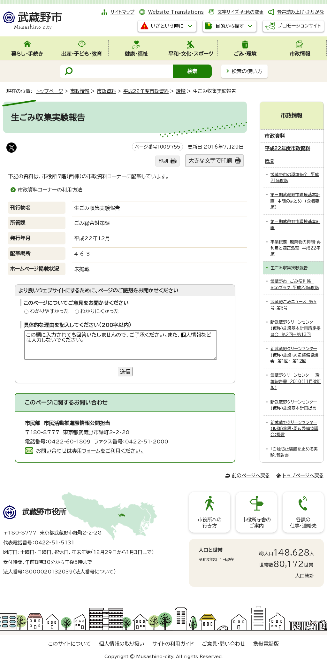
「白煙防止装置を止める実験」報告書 (294, 452)
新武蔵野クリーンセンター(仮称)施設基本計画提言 (293, 405)
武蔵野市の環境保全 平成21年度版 (294, 178)
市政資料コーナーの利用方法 (50, 189)
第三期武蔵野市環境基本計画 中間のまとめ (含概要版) (295, 201)
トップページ (49, 91)
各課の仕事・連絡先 (303, 522)
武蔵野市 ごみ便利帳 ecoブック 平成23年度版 (294, 284)
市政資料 (106, 91)
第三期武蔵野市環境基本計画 (295, 224)
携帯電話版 (266, 643)
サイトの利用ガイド (173, 643)
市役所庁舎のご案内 (256, 522)
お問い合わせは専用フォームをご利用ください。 (90, 450)
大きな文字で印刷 (210, 160)
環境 (181, 91)
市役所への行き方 (210, 522)
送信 (125, 371)
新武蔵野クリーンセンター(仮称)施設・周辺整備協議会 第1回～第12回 (294, 355)
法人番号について (94, 571)
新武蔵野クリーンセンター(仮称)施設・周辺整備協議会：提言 (294, 428)
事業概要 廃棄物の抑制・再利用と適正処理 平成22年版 (295, 248)
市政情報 (79, 91)
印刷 (163, 160)
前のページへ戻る (251, 475)
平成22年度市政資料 (146, 91)
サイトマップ (122, 12)
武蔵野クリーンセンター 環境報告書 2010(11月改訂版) (295, 381)
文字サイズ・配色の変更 (240, 12)
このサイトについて (69, 643)
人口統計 (304, 575)
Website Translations (176, 12)
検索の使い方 (247, 71)
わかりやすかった (49, 311)
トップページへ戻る (303, 475)
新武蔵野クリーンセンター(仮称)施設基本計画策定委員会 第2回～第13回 (295, 328)
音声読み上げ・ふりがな (300, 12)
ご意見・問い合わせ (223, 643)
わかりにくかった (99, 311)
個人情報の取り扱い (121, 643)
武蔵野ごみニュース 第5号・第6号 (293, 305)
